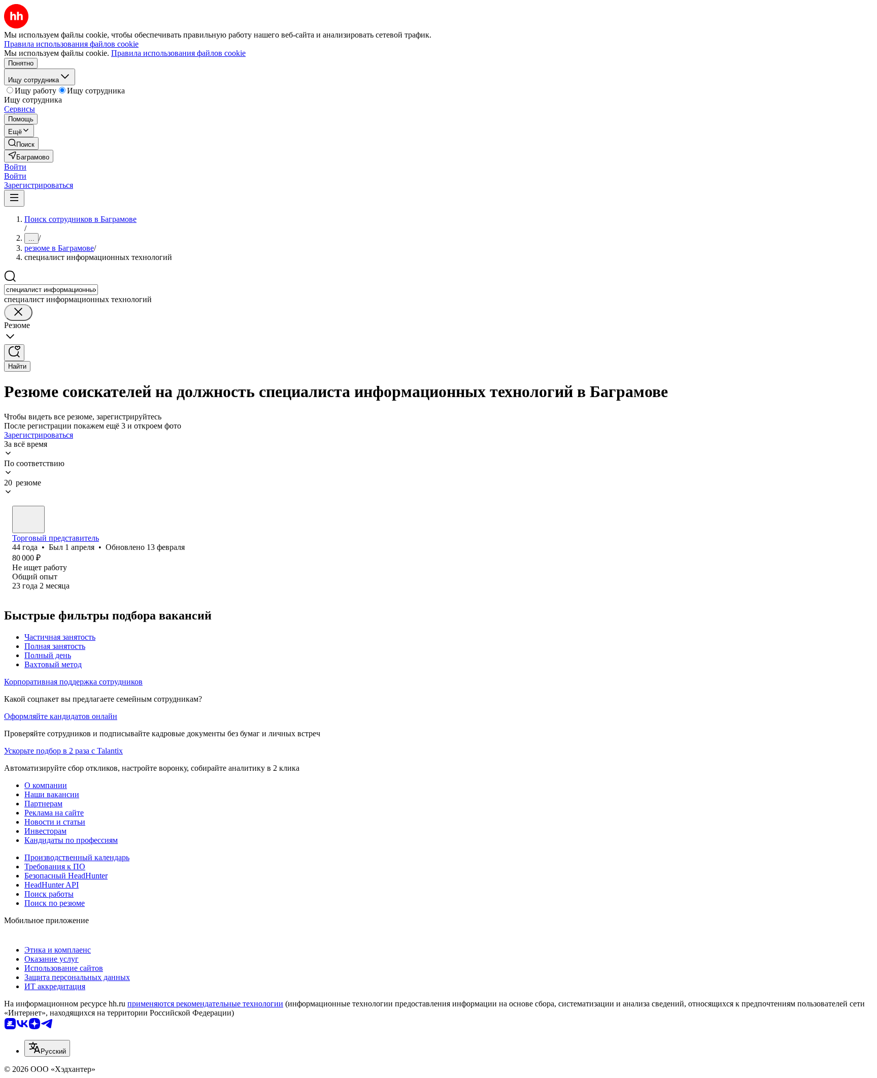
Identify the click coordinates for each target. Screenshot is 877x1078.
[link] (21, 143)
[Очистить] (18, 312)
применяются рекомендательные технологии (205, 1003)
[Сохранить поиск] (14, 352)
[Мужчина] (28, 519)
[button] (15, 166)
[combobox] (51, 289)
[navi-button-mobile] (14, 198)
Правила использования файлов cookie (178, 53)
